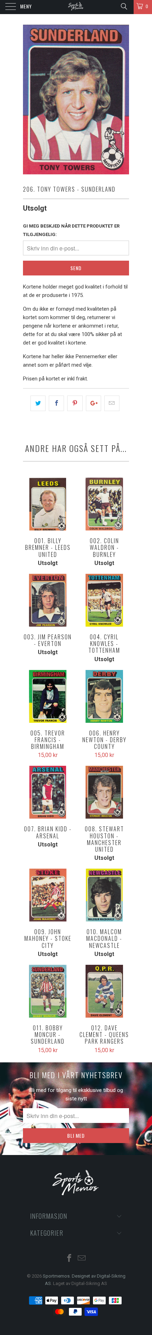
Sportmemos (56, 1276)
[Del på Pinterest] (74, 403)
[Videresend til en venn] (111, 403)
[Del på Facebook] (56, 403)
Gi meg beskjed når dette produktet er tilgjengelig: (71, 230)
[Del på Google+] (93, 403)
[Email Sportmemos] (82, 1258)
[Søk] (123, 6)
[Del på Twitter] (38, 403)
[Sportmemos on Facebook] (69, 1258)
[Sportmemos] (76, 7)
